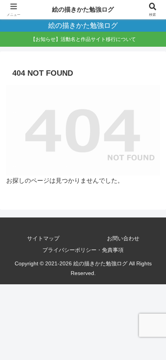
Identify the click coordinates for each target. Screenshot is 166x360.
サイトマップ (43, 238)
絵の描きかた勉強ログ (83, 9)
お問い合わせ (123, 238)
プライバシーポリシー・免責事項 (83, 250)
